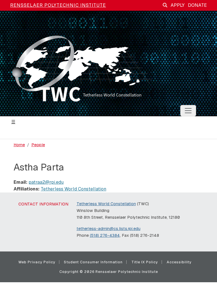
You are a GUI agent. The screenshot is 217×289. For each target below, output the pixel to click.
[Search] (165, 5)
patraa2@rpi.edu (46, 182)
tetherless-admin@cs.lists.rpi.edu (108, 228)
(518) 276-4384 (105, 235)
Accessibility (179, 262)
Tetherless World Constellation (73, 189)
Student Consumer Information (93, 262)
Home (19, 144)
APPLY (178, 5)
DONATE (197, 5)
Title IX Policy (144, 262)
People (38, 144)
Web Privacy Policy (36, 262)
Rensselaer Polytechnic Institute (58, 5)
